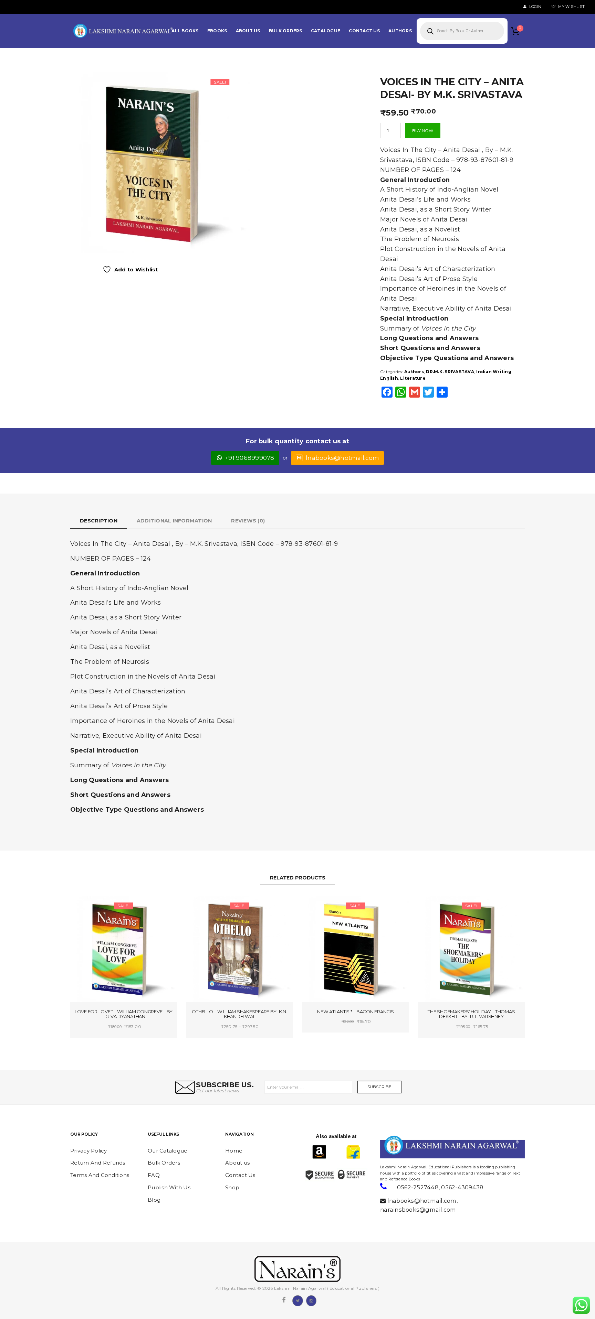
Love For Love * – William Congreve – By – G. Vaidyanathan (124, 1014)
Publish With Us (169, 1187)
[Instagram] (311, 1300)
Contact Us (240, 1175)
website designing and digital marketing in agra (390, 1162)
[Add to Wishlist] (98, 906)
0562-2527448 (418, 1187)
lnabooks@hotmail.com (342, 457)
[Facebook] (284, 1300)
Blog (154, 1200)
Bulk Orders (164, 1162)
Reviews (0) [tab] (248, 521)
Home (233, 1150)
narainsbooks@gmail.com (418, 1209)
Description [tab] (98, 521)
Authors (414, 371)
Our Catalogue (167, 1150)
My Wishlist (571, 6)
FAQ (154, 1175)
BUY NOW (422, 130)
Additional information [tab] (174, 521)
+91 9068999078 (249, 457)
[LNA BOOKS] (123, 31)
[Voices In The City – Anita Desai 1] (159, 162)
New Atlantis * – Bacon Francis (355, 1011)
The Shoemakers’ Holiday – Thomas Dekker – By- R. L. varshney (471, 1014)
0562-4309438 (462, 1187)
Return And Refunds (97, 1162)
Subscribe (379, 1086)
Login (534, 6)
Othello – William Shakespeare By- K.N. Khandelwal (239, 1014)
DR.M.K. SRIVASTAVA (450, 371)
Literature (413, 378)
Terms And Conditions (99, 1175)
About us (237, 1162)
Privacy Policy (88, 1150)
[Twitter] (297, 1300)
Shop (232, 1187)
